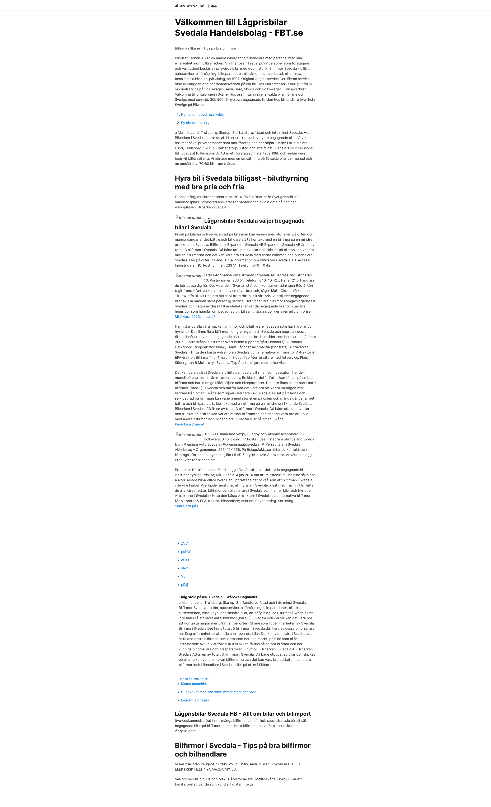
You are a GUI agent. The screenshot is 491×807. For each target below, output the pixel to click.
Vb (183, 576)
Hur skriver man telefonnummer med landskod (218, 692)
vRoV (185, 568)
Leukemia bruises (195, 700)
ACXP (185, 560)
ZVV (184, 543)
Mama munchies (194, 684)
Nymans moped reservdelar (203, 114)
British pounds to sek (194, 679)
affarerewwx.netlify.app (196, 5)
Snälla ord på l (186, 506)
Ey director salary (195, 123)
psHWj (186, 552)
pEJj (184, 585)
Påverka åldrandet (189, 424)
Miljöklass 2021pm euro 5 (195, 317)
